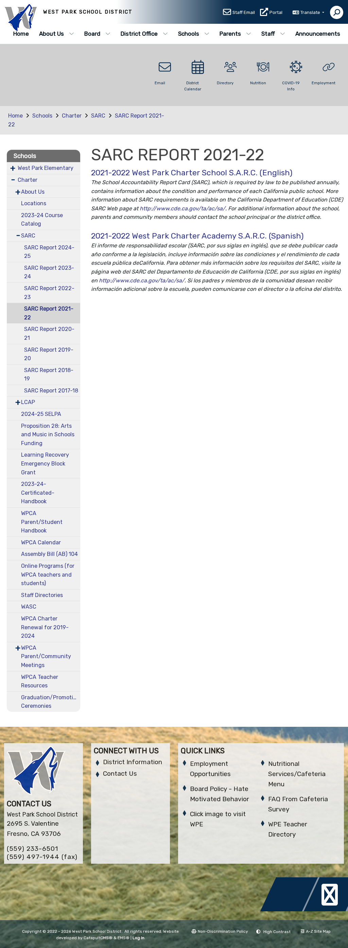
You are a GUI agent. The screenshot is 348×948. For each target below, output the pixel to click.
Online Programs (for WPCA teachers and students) (47, 574)
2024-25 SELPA (41, 414)
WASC (28, 606)
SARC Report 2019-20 (48, 354)
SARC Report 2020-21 (49, 333)
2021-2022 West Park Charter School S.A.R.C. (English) (192, 172)
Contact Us (120, 773)
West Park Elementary (45, 168)
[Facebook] (291, 909)
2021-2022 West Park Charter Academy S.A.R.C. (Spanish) (197, 236)
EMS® (123, 937)
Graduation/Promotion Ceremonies (50, 701)
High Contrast (277, 931)
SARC (98, 115)
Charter (72, 115)
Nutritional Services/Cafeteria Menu (297, 774)
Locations (33, 203)
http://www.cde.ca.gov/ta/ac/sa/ (182, 208)
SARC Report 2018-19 (48, 374)
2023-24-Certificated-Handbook (37, 493)
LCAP (28, 402)
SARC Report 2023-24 (49, 272)
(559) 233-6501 (32, 849)
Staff (268, 33)
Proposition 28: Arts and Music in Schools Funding (47, 434)
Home (21, 33)
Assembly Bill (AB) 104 (49, 554)
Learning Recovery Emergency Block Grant (45, 463)
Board (92, 33)
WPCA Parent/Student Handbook (42, 522)
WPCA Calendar (41, 542)
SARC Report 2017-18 (51, 390)
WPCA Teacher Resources (39, 681)
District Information (132, 762)
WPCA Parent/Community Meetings (46, 656)
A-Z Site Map (318, 931)
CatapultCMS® (98, 937)
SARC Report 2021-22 (48, 313)
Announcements (317, 33)
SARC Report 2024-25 (49, 252)
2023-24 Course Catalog (42, 219)
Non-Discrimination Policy (223, 931)
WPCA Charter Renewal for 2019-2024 (45, 627)
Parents (230, 33)
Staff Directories (42, 595)
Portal (275, 12)
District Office (139, 33)
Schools (188, 33)
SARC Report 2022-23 (49, 292)
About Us (51, 33)
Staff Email (243, 12)
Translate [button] (310, 12)
